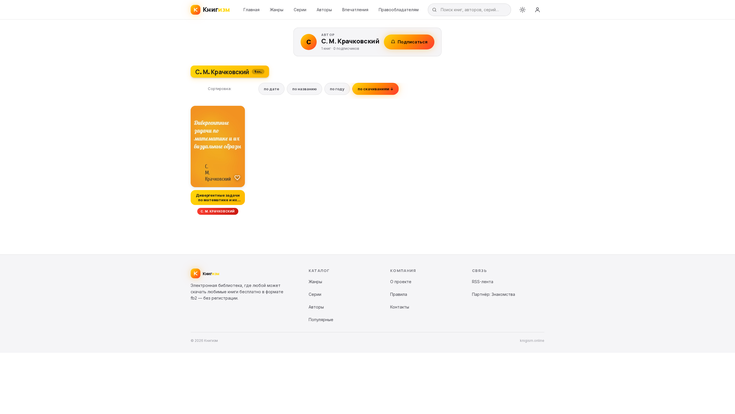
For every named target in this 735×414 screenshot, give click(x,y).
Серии (300, 9)
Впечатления (355, 9)
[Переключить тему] (522, 10)
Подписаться (413, 42)
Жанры (276, 9)
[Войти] (537, 10)
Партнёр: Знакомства (493, 294)
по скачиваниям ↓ (375, 89)
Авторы (324, 9)
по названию (304, 89)
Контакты (399, 306)
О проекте (400, 281)
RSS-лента (482, 281)
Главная (251, 9)
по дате (271, 89)
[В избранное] (237, 177)
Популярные (321, 319)
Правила (398, 294)
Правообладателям (399, 9)
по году (337, 89)
